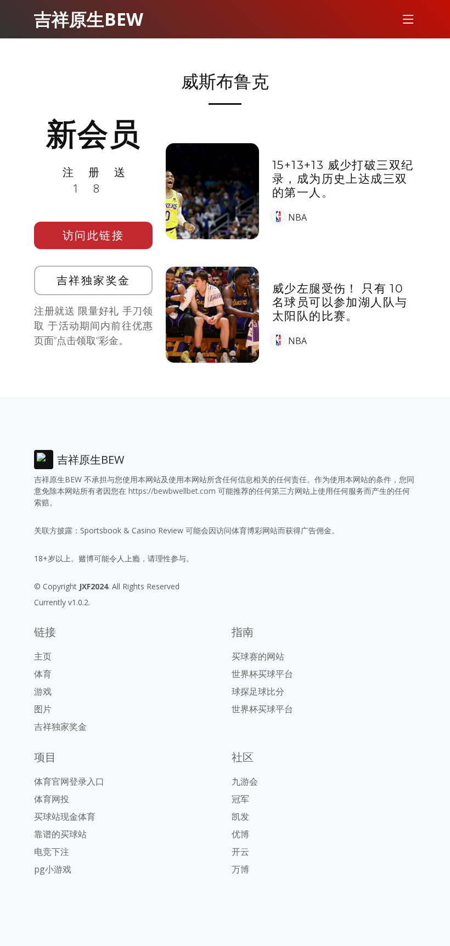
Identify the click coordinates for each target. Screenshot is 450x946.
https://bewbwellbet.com (172, 491)
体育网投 (51, 799)
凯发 (240, 816)
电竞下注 (51, 852)
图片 (43, 709)
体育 (43, 674)
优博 (240, 834)
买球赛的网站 (258, 656)
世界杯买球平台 (262, 674)
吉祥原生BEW (88, 19)
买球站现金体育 (64, 816)
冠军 (240, 799)
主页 (43, 656)
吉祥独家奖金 (94, 280)
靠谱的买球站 (60, 834)
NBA (297, 217)
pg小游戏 (52, 869)
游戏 (43, 691)
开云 (240, 852)
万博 (240, 869)
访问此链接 (94, 235)
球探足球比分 (258, 691)
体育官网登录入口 (69, 781)
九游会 (245, 781)
